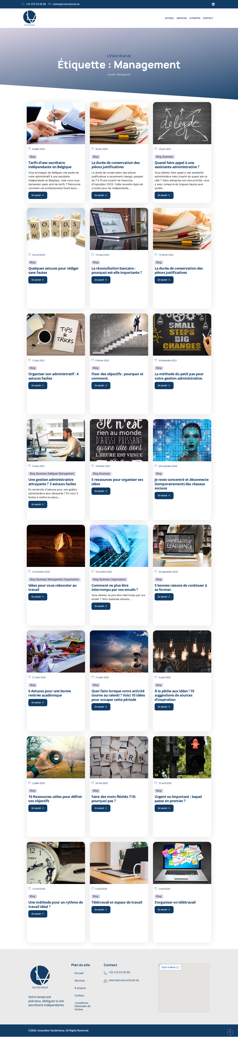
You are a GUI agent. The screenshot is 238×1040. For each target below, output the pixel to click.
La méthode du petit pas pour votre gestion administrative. (179, 375)
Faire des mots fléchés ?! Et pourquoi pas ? (113, 798)
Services (182, 18)
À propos (194, 18)
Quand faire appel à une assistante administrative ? (177, 164)
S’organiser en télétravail (175, 902)
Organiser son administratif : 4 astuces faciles (53, 375)
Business (168, 156)
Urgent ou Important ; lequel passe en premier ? (178, 798)
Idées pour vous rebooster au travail (52, 587)
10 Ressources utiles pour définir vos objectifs (55, 798)
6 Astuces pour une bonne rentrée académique (49, 692)
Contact (208, 18)
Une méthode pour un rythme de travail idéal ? (55, 904)
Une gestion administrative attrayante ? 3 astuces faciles (52, 481)
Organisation (71, 579)
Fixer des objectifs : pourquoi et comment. (117, 375)
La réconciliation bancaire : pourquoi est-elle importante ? (116, 270)
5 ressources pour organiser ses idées (117, 481)
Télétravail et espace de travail (116, 902)
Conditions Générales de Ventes (82, 1006)
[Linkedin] (213, 4)
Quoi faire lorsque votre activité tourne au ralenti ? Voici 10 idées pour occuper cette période (118, 695)
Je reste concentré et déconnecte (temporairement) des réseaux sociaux (182, 483)
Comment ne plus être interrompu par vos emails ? (114, 587)
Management (66, 473)
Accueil (169, 18)
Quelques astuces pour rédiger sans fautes (53, 270)
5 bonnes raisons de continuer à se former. (181, 587)
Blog (32, 156)
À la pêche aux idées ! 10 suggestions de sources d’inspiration (174, 695)
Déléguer (53, 473)
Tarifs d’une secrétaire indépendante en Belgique (49, 164)
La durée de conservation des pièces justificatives (115, 164)
